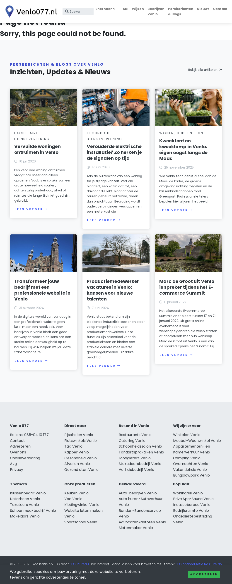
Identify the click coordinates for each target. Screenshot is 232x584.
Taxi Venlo (73, 446)
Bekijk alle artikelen (203, 69)
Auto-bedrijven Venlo (138, 493)
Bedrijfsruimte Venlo (191, 510)
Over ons (18, 452)
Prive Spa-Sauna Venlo (193, 498)
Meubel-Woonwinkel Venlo (197, 440)
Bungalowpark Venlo (191, 475)
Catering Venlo (132, 440)
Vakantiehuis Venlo (190, 469)
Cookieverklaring (25, 458)
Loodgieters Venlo (135, 458)
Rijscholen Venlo (78, 434)
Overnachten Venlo (190, 463)
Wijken (138, 9)
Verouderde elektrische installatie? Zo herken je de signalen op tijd (114, 152)
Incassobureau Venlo (191, 504)
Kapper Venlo (76, 452)
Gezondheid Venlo (80, 458)
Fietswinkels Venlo (80, 440)
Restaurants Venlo (135, 434)
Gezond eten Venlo (81, 469)
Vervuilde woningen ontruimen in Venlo (37, 149)
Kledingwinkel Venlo (81, 504)
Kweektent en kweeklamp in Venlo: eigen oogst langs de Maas (183, 150)
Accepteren (204, 574)
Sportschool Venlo (80, 522)
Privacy (16, 469)
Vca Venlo (73, 498)
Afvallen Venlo (77, 463)
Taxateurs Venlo (24, 504)
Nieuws (203, 9)
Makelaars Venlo (25, 516)
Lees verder (28, 209)
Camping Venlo (187, 458)
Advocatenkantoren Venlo (142, 522)
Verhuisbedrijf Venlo (136, 469)
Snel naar (103, 9)
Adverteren (20, 446)
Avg (13, 463)
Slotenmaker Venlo (136, 527)
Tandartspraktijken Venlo (141, 452)
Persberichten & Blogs (180, 11)
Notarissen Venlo (25, 498)
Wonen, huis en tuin (181, 133)
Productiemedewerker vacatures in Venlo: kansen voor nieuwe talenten (113, 290)
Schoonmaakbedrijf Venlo (33, 510)
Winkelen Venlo (187, 434)
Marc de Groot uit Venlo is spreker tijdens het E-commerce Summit (186, 287)
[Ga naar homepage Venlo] (30, 11)
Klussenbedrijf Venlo (28, 493)
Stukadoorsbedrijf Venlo (140, 463)
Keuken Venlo (76, 493)
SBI (125, 9)
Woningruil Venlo (188, 493)
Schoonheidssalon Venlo (140, 446)
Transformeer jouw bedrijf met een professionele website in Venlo (42, 290)
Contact (220, 9)
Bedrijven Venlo (155, 11)
